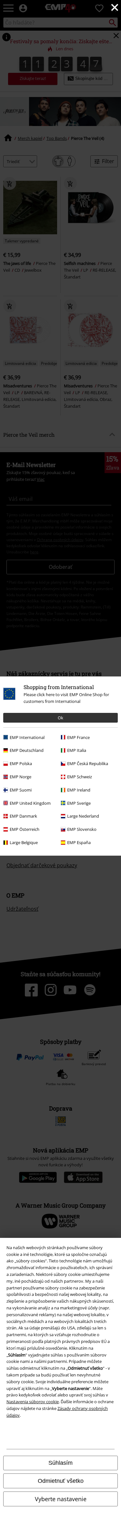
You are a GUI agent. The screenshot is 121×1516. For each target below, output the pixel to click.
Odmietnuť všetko (61, 1481)
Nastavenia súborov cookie (32, 1401)
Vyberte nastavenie (60, 1499)
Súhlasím (60, 1463)
